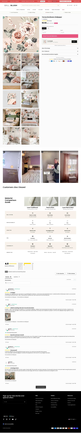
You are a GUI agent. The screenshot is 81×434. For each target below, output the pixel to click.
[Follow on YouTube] (13, 419)
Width (43, 30)
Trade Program (56, 9)
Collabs (40, 9)
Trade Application (71, 404)
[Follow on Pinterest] (9, 419)
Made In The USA (71, 400)
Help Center (38, 402)
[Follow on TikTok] (16, 419)
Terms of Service (54, 400)
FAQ (36, 404)
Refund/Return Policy (55, 398)
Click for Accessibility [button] (9, 424)
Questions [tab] (16, 276)
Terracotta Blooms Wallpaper (10, 297)
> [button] (41, 387)
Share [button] (7, 299)
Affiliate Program (39, 407)
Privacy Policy (54, 402)
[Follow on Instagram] (6, 419)
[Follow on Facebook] (3, 419)
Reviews (47, 9)
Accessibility (53, 407)
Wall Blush (45, 19)
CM (48, 28)
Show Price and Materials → (50, 36)
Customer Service (39, 398)
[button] (73, 299)
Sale (63, 9)
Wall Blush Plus (54, 404)
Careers (37, 409)
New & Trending (21, 9)
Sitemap (37, 413)
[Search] (58, 5)
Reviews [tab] (7, 276)
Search (69, 402)
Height (61, 30)
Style (28, 9)
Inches (44, 28)
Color (34, 9)
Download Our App (72, 398)
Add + (74, 41)
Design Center (38, 411)
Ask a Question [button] (61, 273)
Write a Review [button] (72, 273)
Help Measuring (38, 400)
